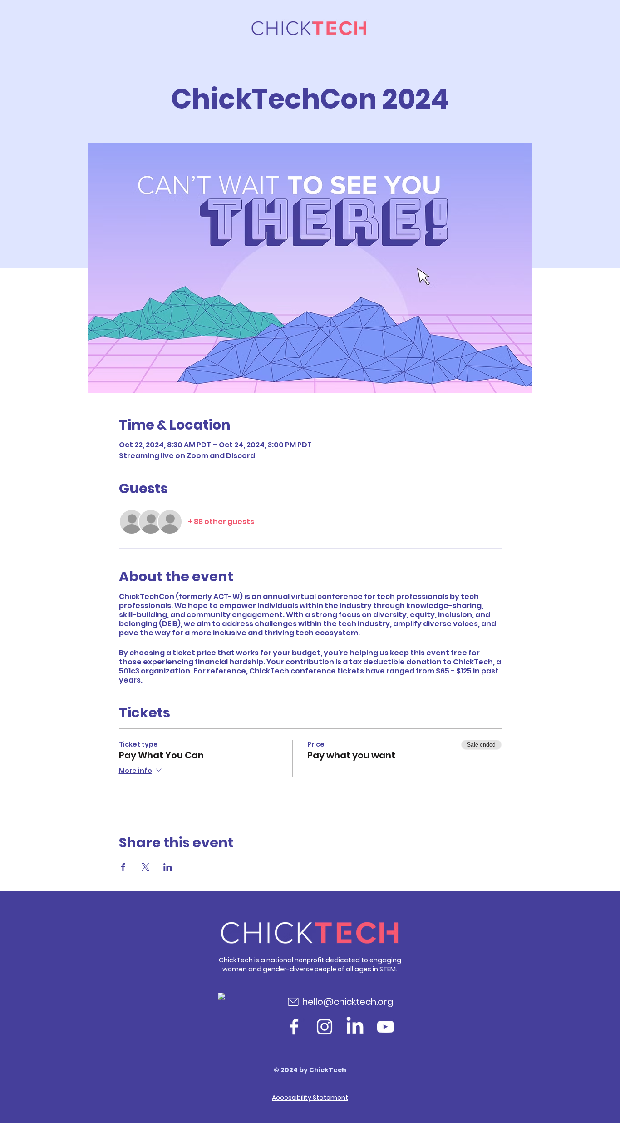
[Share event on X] (145, 867)
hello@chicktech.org (347, 1001)
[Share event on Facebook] (123, 867)
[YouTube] (385, 1026)
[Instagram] (324, 1026)
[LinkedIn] (354, 1026)
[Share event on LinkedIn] (167, 867)
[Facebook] (294, 1026)
